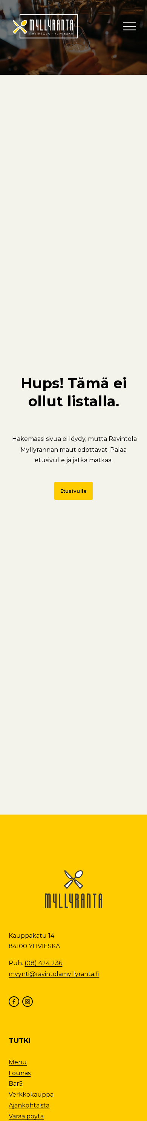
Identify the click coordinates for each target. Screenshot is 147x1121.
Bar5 (16, 1083)
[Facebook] (14, 1001)
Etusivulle (73, 491)
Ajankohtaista (29, 1105)
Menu (18, 1062)
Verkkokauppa (31, 1094)
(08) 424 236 (43, 963)
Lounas (20, 1073)
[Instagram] (27, 1001)
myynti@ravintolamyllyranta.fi (54, 974)
